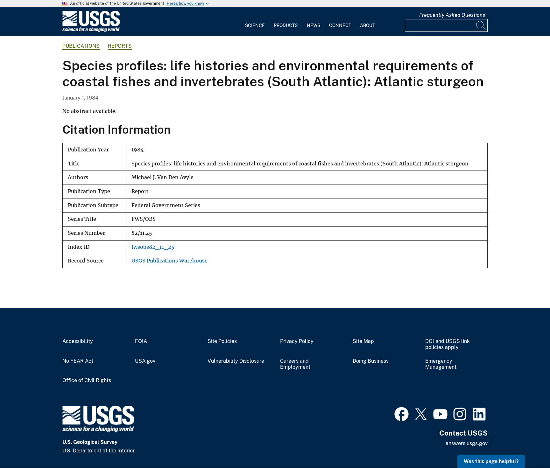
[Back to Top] (527, 445)
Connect (340, 25)
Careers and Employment (295, 364)
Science (255, 25)
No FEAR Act (77, 361)
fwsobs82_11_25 (152, 247)
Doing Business (371, 361)
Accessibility (77, 341)
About (367, 25)
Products (286, 25)
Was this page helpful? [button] (491, 461)
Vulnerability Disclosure (236, 361)
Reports (120, 46)
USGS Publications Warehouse (169, 261)
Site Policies (222, 341)
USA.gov (145, 361)
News (313, 25)
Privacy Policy (297, 341)
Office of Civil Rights (86, 380)
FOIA (141, 341)
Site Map (363, 341)
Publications (81, 46)
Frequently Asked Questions (452, 15)
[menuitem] (255, 21)
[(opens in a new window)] (401, 413)
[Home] (91, 31)
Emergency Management (440, 364)
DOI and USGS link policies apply (447, 344)
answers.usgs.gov (467, 443)
